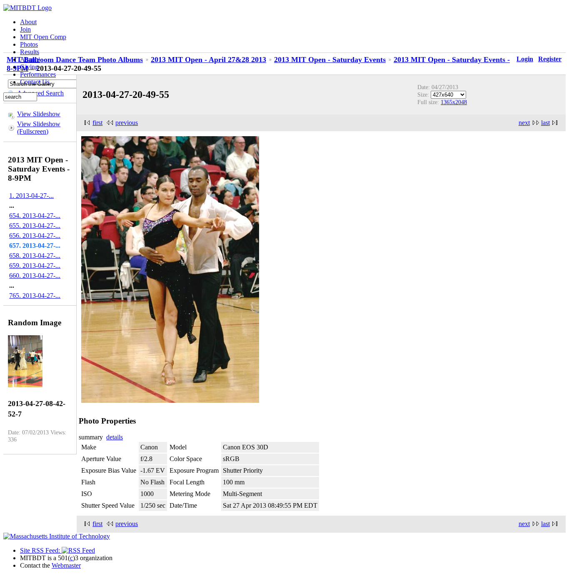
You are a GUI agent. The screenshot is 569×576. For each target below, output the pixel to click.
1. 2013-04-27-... (31, 195)
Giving (29, 66)
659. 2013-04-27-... (34, 265)
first (97, 122)
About (28, 21)
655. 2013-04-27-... (34, 225)
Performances (38, 74)
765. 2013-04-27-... (34, 295)
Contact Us (35, 81)
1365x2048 (454, 102)
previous (126, 122)
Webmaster (66, 565)
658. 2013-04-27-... (34, 255)
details (114, 437)
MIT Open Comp (43, 36)
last (545, 122)
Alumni (30, 59)
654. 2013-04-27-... (34, 215)
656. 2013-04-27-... (34, 235)
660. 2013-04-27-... (34, 275)
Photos (29, 44)
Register (550, 58)
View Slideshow (38, 113)
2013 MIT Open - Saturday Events (330, 59)
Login (525, 58)
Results (29, 51)
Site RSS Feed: (41, 550)
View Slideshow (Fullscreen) (38, 127)
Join (25, 29)
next (524, 122)
